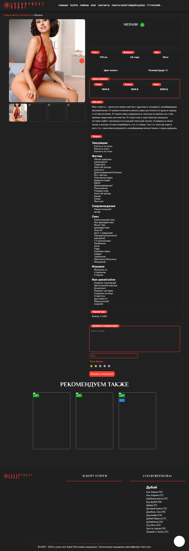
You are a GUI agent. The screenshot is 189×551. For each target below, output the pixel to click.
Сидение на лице (103, 293)
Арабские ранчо (155, 498)
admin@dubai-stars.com (138, 547)
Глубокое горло (102, 251)
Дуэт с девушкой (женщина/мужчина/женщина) (105, 236)
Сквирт (98, 254)
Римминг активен (103, 290)
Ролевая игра (101, 191)
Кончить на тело (103, 151)
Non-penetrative (23, 15)
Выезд (95, 316)
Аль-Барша (152, 492)
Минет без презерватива (101, 226)
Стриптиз (99, 296)
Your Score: (96, 361)
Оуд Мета (151, 525)
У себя (103, 316)
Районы (84, 5)
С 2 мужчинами (102, 241)
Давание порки (102, 180)
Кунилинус (100, 288)
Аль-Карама (153, 495)
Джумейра (152, 515)
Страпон (98, 275)
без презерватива (104, 222)
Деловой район (154, 508)
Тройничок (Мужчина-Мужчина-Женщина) (105, 259)
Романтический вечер (102, 210)
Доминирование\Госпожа (106, 172)
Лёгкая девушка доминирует (102, 160)
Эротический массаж (105, 285)
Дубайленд (152, 522)
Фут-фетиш (100, 175)
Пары (97, 248)
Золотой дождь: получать (103, 168)
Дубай (151, 487)
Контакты (104, 5)
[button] (179, 541)
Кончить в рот (101, 149)
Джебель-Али (154, 512)
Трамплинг (100, 164)
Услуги (74, 5)
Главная (63, 5)
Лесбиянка (100, 243)
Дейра (150, 505)
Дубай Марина (154, 518)
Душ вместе (100, 298)
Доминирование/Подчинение (103, 187)
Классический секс (104, 219)
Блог (93, 5)
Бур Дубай (152, 502)
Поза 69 (98, 230)
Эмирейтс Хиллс (155, 532)
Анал (96, 246)
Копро (97, 198)
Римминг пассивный (105, 283)
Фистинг (99, 201)
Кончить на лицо (103, 146)
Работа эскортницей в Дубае (128, 5)
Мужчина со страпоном (100, 271)
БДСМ (97, 183)
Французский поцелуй (101, 302)
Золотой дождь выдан (102, 194)
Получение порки (103, 177)
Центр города (154, 528)
